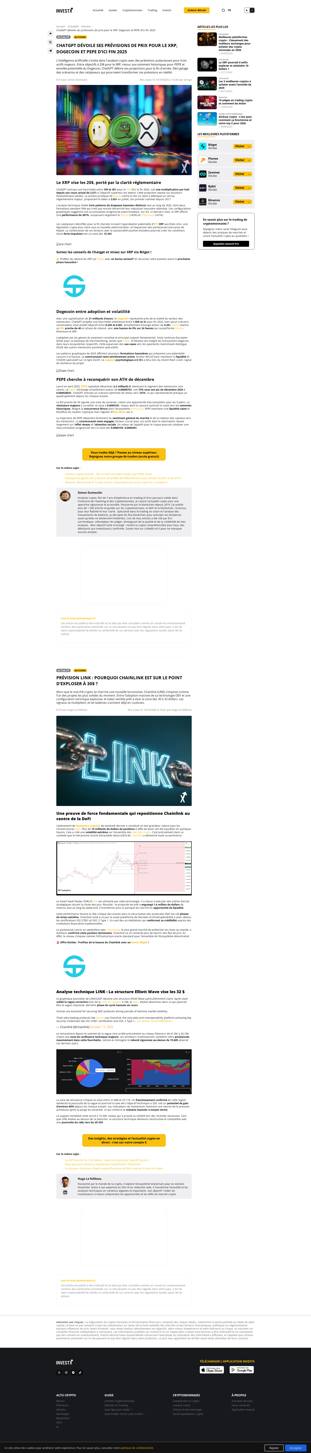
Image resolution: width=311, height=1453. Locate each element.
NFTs (59, 1422)
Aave (95, 901)
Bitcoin (125, 215)
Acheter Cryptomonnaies (119, 1401)
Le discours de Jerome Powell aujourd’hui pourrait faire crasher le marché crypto (114, 1168)
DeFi (77, 829)
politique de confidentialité (137, 1448)
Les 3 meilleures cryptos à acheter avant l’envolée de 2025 (235, 84)
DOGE (175, 325)
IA (57, 1427)
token (72, 389)
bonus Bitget (139, 942)
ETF (156, 224)
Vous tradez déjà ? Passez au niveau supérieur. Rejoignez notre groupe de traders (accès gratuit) (124, 454)
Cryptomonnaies (132, 10)
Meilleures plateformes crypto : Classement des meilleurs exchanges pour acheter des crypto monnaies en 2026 (235, 43)
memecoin (137, 408)
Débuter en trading (116, 1405)
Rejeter (274, 1448)
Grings (188, 79)
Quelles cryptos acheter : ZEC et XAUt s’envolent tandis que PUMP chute (108, 474)
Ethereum (62, 1405)
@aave (100, 1017)
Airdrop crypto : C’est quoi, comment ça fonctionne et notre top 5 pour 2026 (235, 120)
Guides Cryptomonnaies (231, 114)
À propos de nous (242, 1401)
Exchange (224, 34)
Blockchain (62, 1418)
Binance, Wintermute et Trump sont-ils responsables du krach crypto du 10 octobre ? (116, 482)
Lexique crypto (181, 1405)
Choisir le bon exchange (187, 1409)
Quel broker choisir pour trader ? (124, 1414)
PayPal (126, 341)
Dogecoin (123, 318)
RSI (62, 328)
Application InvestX (243, 1409)
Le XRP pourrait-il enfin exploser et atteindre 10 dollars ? (233, 66)
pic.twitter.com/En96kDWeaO (154, 1021)
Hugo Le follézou (77, 709)
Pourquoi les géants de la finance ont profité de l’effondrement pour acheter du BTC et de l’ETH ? (123, 478)
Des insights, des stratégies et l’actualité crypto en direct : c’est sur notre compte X (124, 1140)
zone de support (111, 1002)
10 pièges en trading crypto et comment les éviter (236, 101)
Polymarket (113, 929)
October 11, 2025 (101, 1027)
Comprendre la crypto (186, 1401)
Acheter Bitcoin (197, 10)
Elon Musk (119, 412)
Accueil (60, 26)
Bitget (100, 259)
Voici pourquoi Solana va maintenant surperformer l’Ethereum (103, 1164)
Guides (113, 10)
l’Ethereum (147, 215)
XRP (128, 189)
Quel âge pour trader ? (118, 1409)
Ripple (117, 196)
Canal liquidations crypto (188, 1414)
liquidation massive (88, 825)
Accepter (296, 1448)
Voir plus (212, 147)
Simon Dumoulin (77, 79)
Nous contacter (241, 1405)
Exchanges (62, 1414)
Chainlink (137, 835)
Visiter (242, 146)
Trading (152, 10)
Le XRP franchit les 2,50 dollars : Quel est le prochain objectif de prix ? (107, 1160)
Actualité (98, 10)
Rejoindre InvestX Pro (226, 243)
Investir (167, 10)
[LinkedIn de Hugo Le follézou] (65, 1192)
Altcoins (86, 26)
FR (229, 10)
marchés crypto (141, 832)
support (110, 360)
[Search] (223, 10)
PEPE (84, 386)
